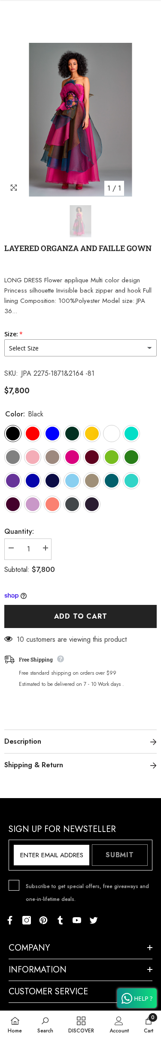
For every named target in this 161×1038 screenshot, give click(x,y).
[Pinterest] (43, 920)
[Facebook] (10, 920)
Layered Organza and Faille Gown (78, 248)
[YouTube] (77, 920)
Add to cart (80, 616)
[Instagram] (26, 920)
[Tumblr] (60, 920)
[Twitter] (93, 920)
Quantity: (19, 531)
